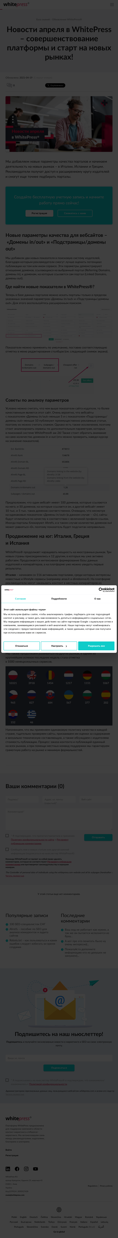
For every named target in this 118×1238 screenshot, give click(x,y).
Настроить (57, 646)
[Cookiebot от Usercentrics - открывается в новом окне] (101, 589)
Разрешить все (96, 646)
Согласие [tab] (20, 598)
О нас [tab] (97, 598)
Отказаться (21, 646)
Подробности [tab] (59, 598)
